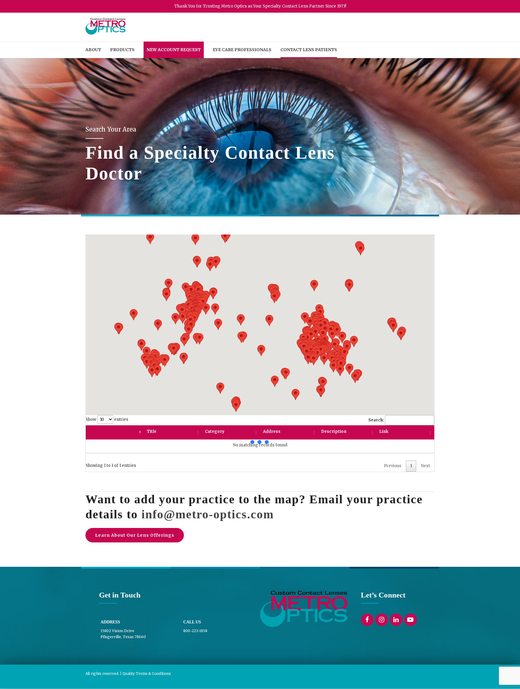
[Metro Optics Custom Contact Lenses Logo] (303, 609)
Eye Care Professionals (242, 49)
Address (271, 431)
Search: (376, 420)
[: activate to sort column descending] (115, 432)
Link (383, 431)
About (93, 49)
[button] (324, 359)
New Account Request (174, 49)
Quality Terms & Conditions (146, 673)
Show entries (107, 419)
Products (122, 49)
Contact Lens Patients (308, 49)
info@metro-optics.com (207, 514)
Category (214, 431)
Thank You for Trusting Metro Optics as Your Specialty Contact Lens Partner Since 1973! (260, 6)
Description (333, 431)
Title (151, 431)
